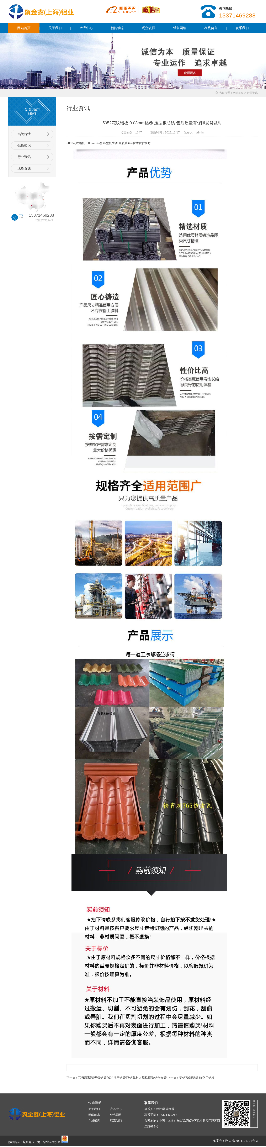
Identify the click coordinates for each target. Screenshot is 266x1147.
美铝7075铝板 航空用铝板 (197, 1077)
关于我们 (55, 28)
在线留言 (211, 28)
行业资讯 (24, 157)
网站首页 (24, 28)
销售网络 (179, 28)
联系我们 (242, 28)
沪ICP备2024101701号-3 (241, 1140)
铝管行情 (24, 134)
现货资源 (148, 28)
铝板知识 (24, 145)
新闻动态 (117, 28)
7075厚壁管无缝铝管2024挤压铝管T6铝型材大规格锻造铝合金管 (122, 1077)
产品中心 (86, 28)
